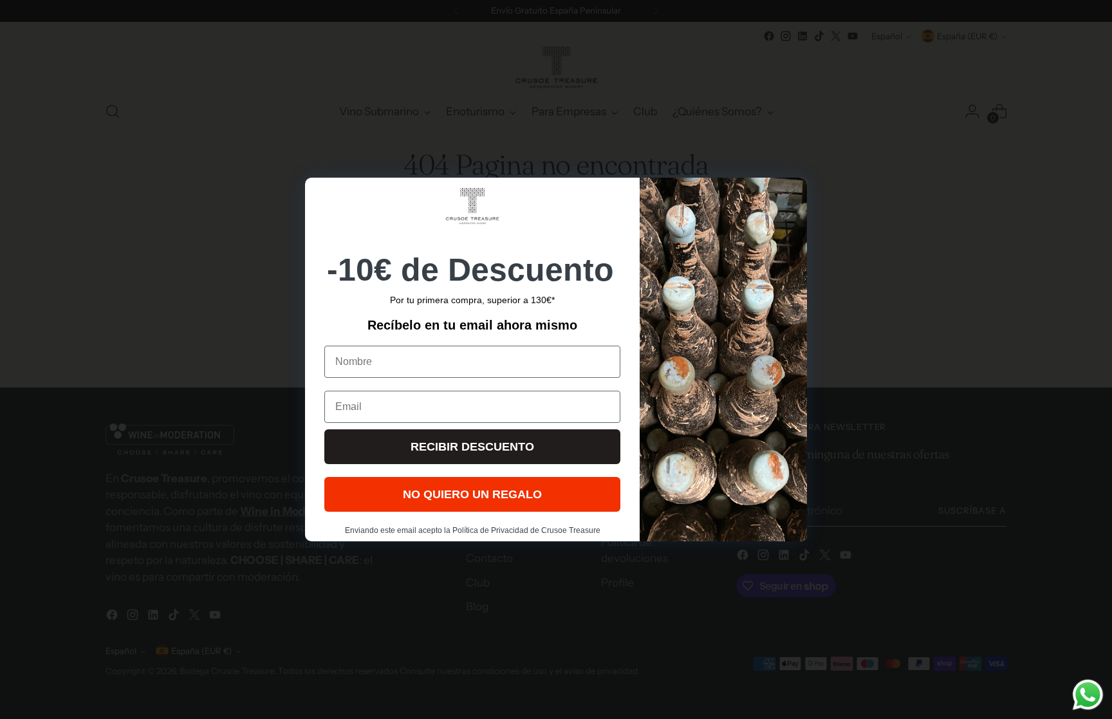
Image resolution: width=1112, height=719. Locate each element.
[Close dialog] (790, 194)
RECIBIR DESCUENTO (472, 446)
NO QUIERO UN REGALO (472, 494)
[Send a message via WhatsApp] (1088, 695)
